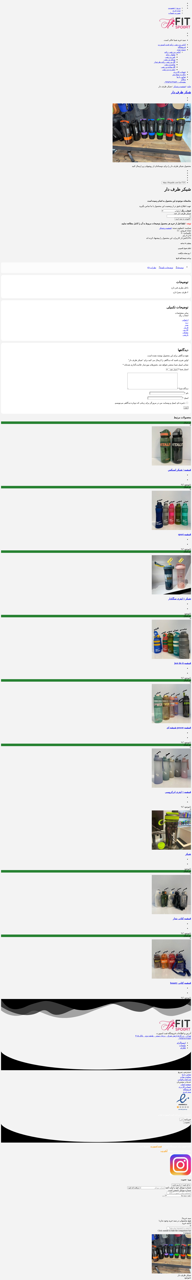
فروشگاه (182, 47)
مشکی (185, 332)
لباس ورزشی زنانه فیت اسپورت (172, 45)
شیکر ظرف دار (181, 92)
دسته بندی (181, 50)
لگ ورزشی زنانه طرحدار (164, 62)
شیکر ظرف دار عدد (182, 213)
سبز (186, 325)
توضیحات (180, 267)
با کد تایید (186, 1185)
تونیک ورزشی (169, 59)
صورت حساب (174, 13)
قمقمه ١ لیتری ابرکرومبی (178, 792)
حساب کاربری (179, 72)
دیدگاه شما (183, 388)
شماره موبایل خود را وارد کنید (178, 1188)
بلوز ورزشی (170, 57)
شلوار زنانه (170, 54)
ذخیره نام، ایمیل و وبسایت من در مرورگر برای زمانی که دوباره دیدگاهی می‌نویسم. (150, 403)
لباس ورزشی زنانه (172, 52)
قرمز (186, 327)
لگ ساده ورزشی (168, 67)
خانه (189, 86)
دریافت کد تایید (133, 1188)
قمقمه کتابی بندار (182, 918)
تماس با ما (181, 77)
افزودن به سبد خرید (183, 219)
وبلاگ (183, 79)
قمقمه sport (184, 534)
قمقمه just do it (182, 663)
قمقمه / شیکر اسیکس (179, 470)
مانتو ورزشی (169, 64)
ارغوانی (185, 320)
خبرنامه (187, 1119)
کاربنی (185, 330)
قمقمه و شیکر (179, 86)
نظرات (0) (151, 267)
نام (186, 393)
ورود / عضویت (174, 8)
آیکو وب (164, 1151)
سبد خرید (177, 10)
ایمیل (185, 398)
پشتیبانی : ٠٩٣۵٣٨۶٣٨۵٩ (175, 82)
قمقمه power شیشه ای (179, 727)
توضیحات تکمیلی (166, 267)
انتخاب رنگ (186, 211)
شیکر (188, 854)
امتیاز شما (183, 369)
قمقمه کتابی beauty (180, 983)
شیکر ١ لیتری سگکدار (179, 598)
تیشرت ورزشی (168, 69)
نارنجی (185, 335)
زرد (186, 322)
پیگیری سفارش (179, 74)
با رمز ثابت (177, 1185)
